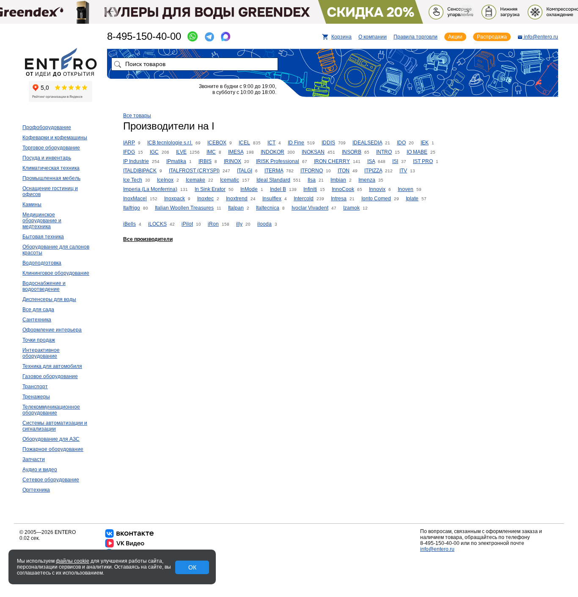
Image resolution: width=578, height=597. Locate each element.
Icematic (229, 180)
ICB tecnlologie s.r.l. (170, 143)
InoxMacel (135, 199)
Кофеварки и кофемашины (54, 138)
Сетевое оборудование (50, 480)
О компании (372, 37)
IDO (401, 143)
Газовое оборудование (50, 376)
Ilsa (312, 180)
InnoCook (343, 189)
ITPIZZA (373, 171)
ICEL (244, 143)
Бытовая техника (43, 237)
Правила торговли (416, 37)
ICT (271, 143)
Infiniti (310, 189)
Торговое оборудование (51, 148)
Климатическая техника (51, 168)
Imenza (366, 180)
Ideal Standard (273, 180)
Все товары (137, 116)
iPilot (187, 224)
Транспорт (35, 387)
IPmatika (176, 161)
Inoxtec (205, 199)
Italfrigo (131, 208)
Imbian (338, 180)
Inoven (405, 189)
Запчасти (33, 459)
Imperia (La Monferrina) (150, 189)
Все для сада (38, 309)
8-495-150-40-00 (144, 36)
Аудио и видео (39, 470)
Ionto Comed (376, 199)
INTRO (384, 152)
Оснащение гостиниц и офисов (50, 191)
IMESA (235, 152)
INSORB (351, 152)
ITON (344, 171)
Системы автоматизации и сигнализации (54, 426)
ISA (371, 161)
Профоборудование (46, 127)
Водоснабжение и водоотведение (44, 286)
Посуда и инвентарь (46, 158)
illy (239, 224)
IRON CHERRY (332, 161)
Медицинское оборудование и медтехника (41, 220)
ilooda (264, 224)
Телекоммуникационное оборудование (51, 410)
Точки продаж (38, 340)
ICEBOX (216, 143)
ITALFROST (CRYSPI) (194, 171)
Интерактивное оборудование (41, 353)
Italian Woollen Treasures (184, 208)
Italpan (236, 208)
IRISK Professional (277, 161)
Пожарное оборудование (52, 449)
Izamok (351, 208)
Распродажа (492, 37)
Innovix (377, 189)
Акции (455, 37)
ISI (395, 161)
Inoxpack (174, 199)
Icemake (195, 180)
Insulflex (271, 199)
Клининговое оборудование (55, 273)
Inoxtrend (237, 199)
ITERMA (273, 171)
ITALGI (244, 171)
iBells (129, 224)
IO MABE (417, 152)
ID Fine (296, 143)
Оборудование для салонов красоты (55, 250)
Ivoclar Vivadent (310, 208)
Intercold (304, 199)
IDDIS (328, 143)
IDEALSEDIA (367, 143)
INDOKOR (272, 152)
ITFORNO (311, 171)
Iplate (412, 199)
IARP (129, 143)
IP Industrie (136, 161)
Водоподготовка (41, 263)
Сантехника (36, 320)
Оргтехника (36, 490)
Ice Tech (132, 180)
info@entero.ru (437, 549)
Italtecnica (267, 208)
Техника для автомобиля (52, 366)
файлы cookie (72, 561)
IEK (425, 143)
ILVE (181, 152)
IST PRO (423, 161)
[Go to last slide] (111, 12)
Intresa (339, 199)
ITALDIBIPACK (140, 171)
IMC (211, 152)
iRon (213, 224)
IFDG (129, 152)
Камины (31, 204)
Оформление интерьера (52, 330)
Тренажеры (36, 397)
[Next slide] (467, 11)
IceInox (165, 180)
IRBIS (205, 161)
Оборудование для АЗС (51, 439)
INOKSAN (313, 152)
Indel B (278, 189)
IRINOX (232, 161)
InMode (249, 189)
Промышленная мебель (51, 178)
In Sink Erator (210, 189)
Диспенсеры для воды (49, 299)
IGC (154, 152)
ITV (403, 171)
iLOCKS (157, 224)
